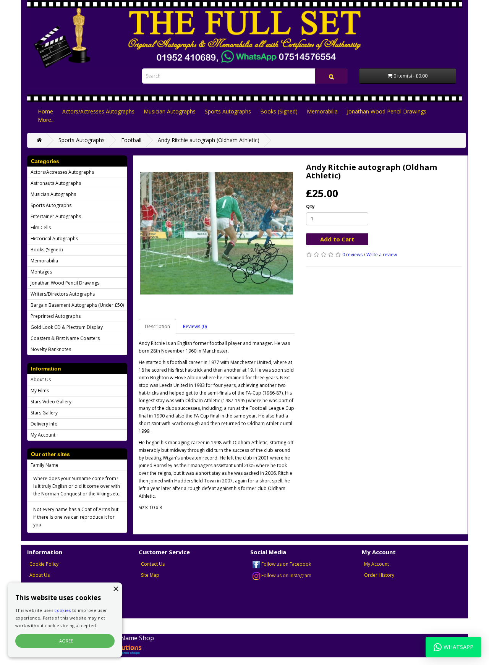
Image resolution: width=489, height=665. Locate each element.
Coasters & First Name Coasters (65, 338)
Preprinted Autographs (56, 316)
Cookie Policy (43, 564)
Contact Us (153, 564)
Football (131, 140)
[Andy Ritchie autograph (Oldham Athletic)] (217, 233)
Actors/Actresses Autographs (98, 111)
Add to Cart (337, 239)
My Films (40, 390)
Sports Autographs (228, 111)
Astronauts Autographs (56, 183)
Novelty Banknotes (51, 349)
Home (45, 111)
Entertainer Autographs (56, 216)
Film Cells (41, 227)
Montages (41, 272)
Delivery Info (44, 424)
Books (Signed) (279, 111)
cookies (62, 610)
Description (157, 326)
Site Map (150, 575)
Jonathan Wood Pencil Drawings (386, 111)
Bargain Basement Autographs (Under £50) (77, 305)
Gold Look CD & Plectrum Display (67, 327)
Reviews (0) (195, 326)
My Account (43, 435)
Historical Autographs (54, 238)
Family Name (44, 465)
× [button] (115, 589)
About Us (41, 379)
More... (46, 119)
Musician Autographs (170, 111)
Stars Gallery (44, 412)
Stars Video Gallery (51, 401)
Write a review (381, 254)
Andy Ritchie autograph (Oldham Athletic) (208, 140)
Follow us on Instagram (285, 575)
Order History (379, 575)
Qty (310, 206)
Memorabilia (322, 111)
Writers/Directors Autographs (63, 294)
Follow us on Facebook (285, 564)
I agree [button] (65, 641)
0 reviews (352, 254)
